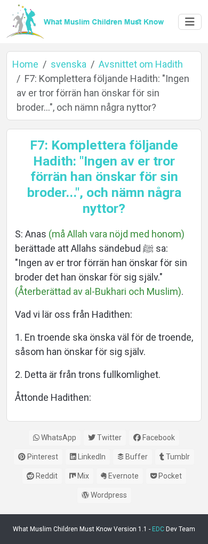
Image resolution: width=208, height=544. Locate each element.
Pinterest (42, 456)
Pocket (169, 476)
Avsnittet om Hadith (141, 64)
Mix (82, 476)
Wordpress (108, 495)
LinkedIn (91, 456)
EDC (158, 529)
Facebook (158, 437)
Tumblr (177, 456)
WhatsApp (57, 437)
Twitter (108, 437)
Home (25, 64)
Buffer (136, 456)
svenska (68, 64)
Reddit (46, 476)
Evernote (123, 476)
